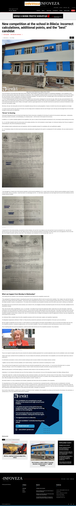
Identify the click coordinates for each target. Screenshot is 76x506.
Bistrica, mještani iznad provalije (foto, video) (15, 456)
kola (10, 439)
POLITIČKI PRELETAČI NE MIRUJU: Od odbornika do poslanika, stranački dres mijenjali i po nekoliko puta (66, 458)
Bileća (7, 439)
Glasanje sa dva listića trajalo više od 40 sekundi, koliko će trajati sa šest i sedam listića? (66, 453)
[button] (68, 7)
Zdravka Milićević (15, 439)
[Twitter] (74, 7)
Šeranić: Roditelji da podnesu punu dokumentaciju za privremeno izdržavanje (65, 448)
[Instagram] (73, 7)
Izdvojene (6, 34)
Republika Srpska (15, 34)
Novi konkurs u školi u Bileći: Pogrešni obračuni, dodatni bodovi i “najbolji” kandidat (42, 464)
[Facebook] (72, 7)
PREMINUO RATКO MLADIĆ (64, 445)
